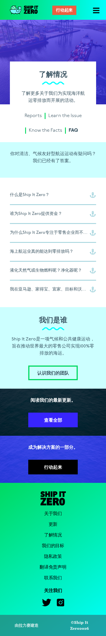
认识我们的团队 (53, 373)
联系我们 (53, 578)
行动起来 (64, 10)
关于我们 (53, 513)
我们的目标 (53, 546)
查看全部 (53, 420)
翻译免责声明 (53, 567)
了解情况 (53, 535)
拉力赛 (25, 625)
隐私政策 (53, 556)
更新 (53, 524)
